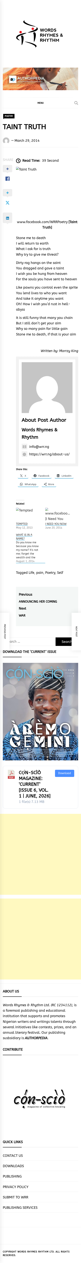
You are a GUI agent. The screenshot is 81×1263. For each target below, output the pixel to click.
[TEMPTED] (28, 515)
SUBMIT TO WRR (15, 1197)
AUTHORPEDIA (36, 1038)
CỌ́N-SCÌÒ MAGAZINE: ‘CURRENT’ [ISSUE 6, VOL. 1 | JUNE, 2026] (34, 784)
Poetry (50, 573)
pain (39, 573)
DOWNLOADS (13, 1166)
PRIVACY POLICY (15, 1187)
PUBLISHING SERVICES (20, 1208)
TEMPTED (22, 524)
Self (60, 573)
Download (64, 773)
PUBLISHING (12, 1176)
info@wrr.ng (39, 447)
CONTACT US (13, 1156)
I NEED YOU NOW (55, 524)
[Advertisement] (40, 854)
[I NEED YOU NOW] (58, 515)
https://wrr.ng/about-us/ (49, 454)
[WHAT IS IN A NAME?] (30, 548)
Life (31, 573)
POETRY (9, 116)
